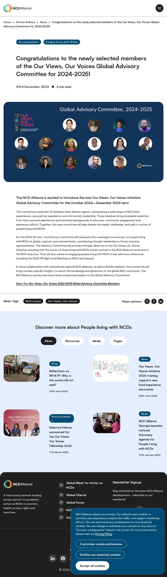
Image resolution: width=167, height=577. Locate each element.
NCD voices (33, 301)
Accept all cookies (92, 566)
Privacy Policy (103, 533)
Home (7, 22)
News (43, 22)
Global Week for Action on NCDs (84, 485)
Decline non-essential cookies (100, 554)
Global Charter (76, 495)
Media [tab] (97, 341)
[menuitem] (83, 485)
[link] (147, 301)
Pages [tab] (118, 341)
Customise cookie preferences (101, 544)
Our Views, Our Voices (62, 301)
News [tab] (48, 341)
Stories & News (25, 22)
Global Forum (75, 502)
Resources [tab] (72, 341)
